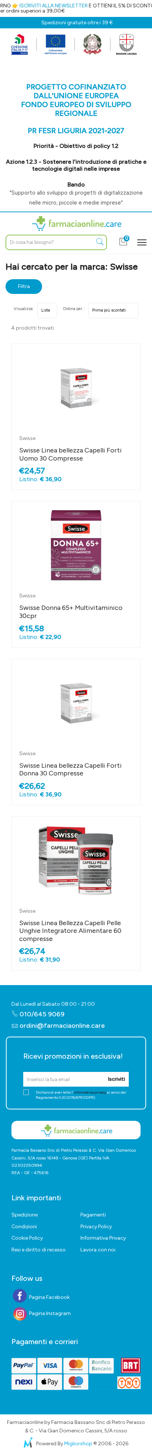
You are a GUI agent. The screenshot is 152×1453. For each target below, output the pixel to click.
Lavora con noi (97, 1250)
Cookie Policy (27, 1238)
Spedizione (24, 1215)
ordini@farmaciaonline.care (62, 1026)
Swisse (27, 438)
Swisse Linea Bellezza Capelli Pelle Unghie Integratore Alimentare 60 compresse (70, 931)
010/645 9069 (41, 1014)
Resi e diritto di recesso (38, 1250)
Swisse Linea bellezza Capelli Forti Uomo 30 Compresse (70, 454)
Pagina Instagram (49, 1313)
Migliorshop (78, 1443)
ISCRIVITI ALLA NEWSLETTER (50, 6)
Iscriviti (116, 1079)
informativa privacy (90, 1092)
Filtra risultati (24, 288)
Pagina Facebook (49, 1297)
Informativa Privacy (103, 1238)
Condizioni (24, 1226)
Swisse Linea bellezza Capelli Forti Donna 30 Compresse (70, 769)
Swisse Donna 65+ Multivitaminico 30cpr (70, 612)
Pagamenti (93, 1215)
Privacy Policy (96, 1226)
